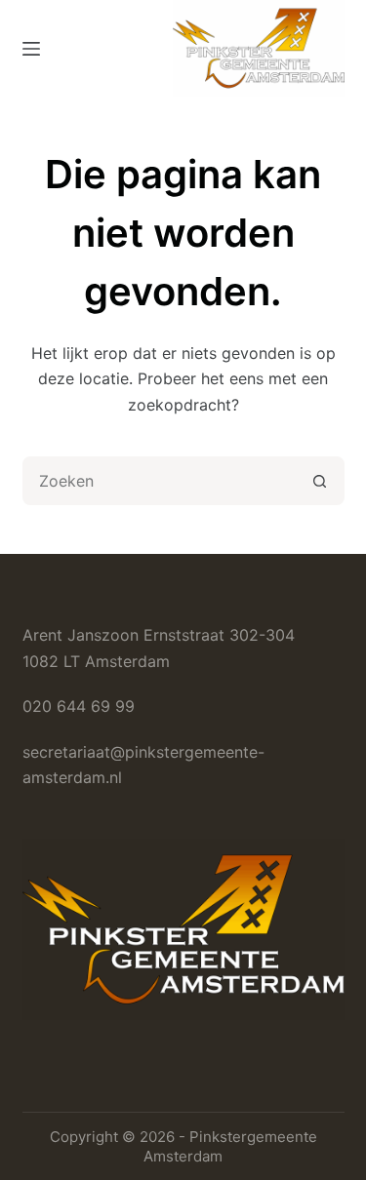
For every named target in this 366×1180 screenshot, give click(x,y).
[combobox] (161, 480)
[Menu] (31, 49)
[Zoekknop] (320, 480)
